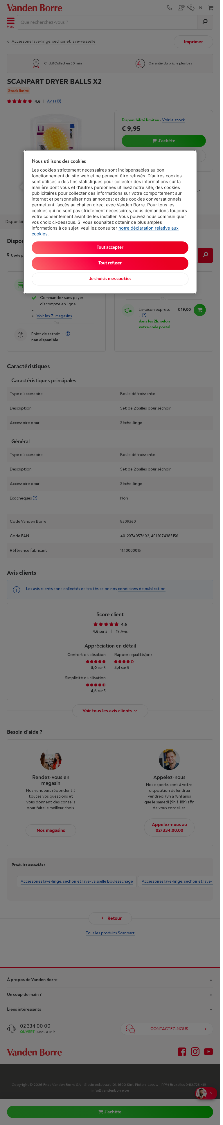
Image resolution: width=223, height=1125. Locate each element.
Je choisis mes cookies (110, 279)
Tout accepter (110, 247)
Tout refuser (110, 263)
